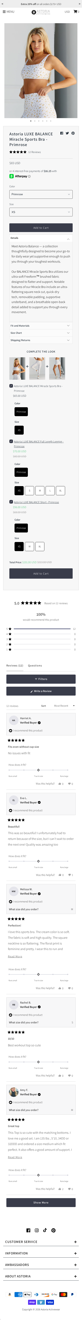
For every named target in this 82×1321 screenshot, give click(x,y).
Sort (44, 705)
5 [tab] (47, 121)
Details (14, 238)
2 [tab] (35, 121)
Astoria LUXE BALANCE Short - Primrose (36, 502)
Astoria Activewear (50, 1309)
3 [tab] (39, 121)
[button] (25, 152)
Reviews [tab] (14, 667)
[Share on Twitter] (67, 133)
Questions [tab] (35, 667)
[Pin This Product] (73, 133)
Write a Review (47, 692)
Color (12, 186)
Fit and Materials (20, 325)
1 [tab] (31, 121)
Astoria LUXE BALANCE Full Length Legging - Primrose (38, 444)
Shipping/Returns (20, 340)
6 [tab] (51, 121)
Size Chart (16, 333)
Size (11, 204)
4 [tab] (43, 121)
